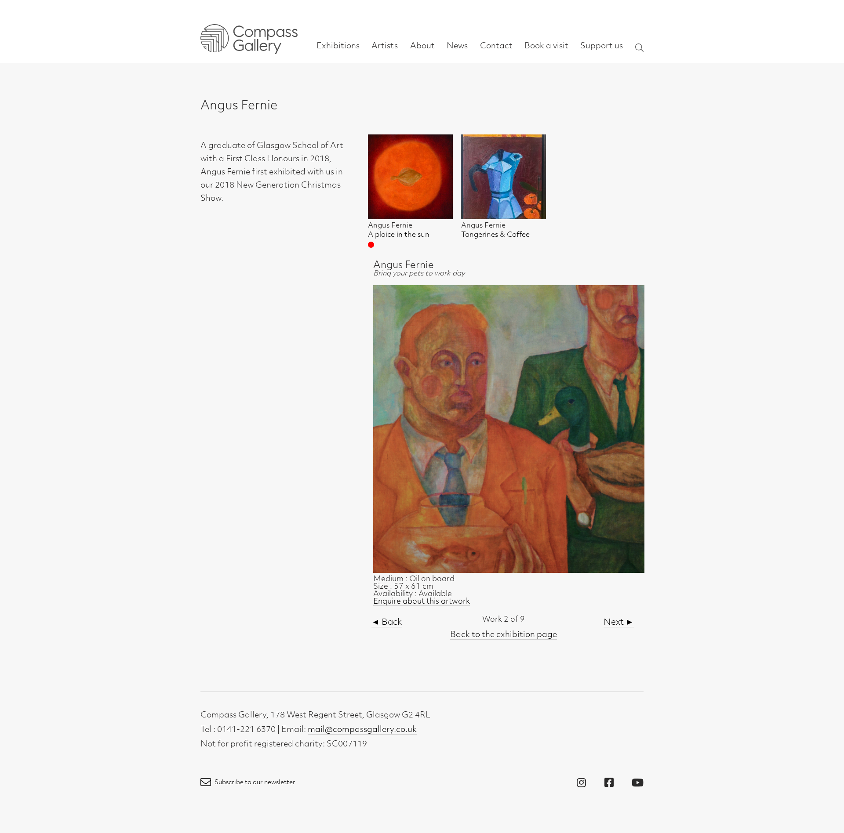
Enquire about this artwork (421, 601)
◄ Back (386, 623)
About (422, 47)
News (457, 47)
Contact (496, 47)
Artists (384, 47)
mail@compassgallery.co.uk (362, 730)
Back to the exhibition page (503, 635)
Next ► (619, 623)
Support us (601, 47)
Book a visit (546, 47)
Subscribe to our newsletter (254, 782)
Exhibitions (338, 47)
